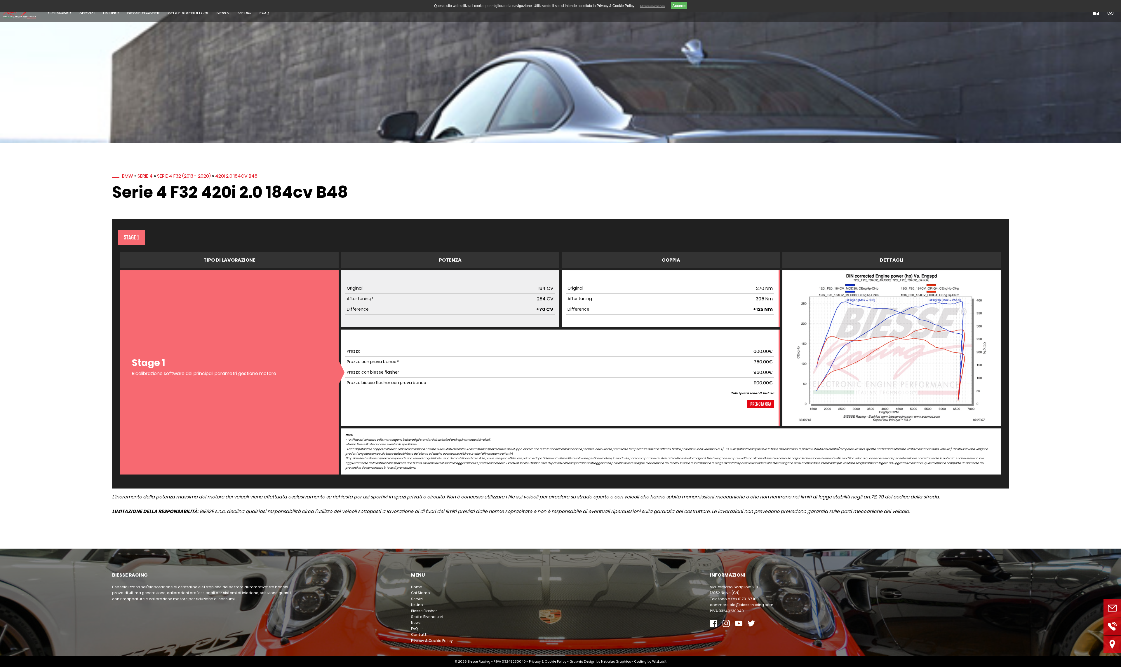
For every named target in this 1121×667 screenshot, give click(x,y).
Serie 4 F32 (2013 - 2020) (184, 176)
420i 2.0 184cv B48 (236, 176)
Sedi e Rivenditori (188, 12)
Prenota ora (760, 404)
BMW (127, 176)
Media (244, 12)
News (223, 12)
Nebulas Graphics (616, 661)
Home (416, 586)
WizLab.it (659, 661)
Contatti (419, 634)
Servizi (87, 12)
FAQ (264, 12)
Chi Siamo (59, 12)
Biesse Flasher (143, 12)
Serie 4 (145, 176)
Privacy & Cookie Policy (432, 640)
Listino (111, 12)
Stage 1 (131, 237)
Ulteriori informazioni (652, 6)
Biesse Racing (479, 661)
